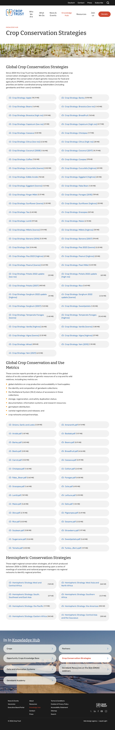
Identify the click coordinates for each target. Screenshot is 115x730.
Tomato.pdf (17, 548)
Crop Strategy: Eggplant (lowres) (27, 186)
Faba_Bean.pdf (19, 477)
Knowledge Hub (26, 640)
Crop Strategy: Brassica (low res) (80, 106)
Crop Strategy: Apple (21, 98)
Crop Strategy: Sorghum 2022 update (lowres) (76, 295)
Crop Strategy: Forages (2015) (78, 195)
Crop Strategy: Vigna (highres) (79, 335)
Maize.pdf (16, 504)
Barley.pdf (17, 442)
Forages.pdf (70, 477)
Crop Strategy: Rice (74, 286)
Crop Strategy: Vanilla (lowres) (78, 327)
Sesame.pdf (70, 522)
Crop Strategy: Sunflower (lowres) (27, 203)
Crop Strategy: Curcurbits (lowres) (28, 168)
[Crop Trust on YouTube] (102, 711)
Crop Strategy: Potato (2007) (25, 286)
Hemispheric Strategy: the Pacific (27, 606)
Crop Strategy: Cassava (23, 133)
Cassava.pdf (70, 460)
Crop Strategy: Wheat (22, 344)
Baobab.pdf (70, 433)
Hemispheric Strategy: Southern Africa (78, 595)
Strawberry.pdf (72, 530)
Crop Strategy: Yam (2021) (24, 353)
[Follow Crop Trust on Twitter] (91, 711)
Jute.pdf (69, 486)
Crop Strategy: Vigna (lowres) (25, 335)
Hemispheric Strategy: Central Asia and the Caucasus (79, 616)
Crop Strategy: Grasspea (76, 212)
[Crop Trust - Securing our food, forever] (101, 705)
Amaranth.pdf (71, 425)
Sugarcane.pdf (19, 539)
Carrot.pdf (17, 460)
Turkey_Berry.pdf (73, 548)
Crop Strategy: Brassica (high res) (27, 115)
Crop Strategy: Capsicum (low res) (28, 124)
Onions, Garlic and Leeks (23, 425)
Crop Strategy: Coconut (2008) (26, 150)
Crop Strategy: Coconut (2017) (79, 150)
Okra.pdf (16, 513)
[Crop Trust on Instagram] (106, 711)
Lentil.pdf (16, 495)
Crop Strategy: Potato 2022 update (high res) (79, 275)
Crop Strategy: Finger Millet (24, 195)
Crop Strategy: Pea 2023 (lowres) (80, 247)
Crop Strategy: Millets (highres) (79, 230)
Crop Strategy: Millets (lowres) (26, 230)
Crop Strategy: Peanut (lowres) (26, 265)
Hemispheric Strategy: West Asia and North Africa (80, 584)
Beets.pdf (16, 451)
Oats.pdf (69, 504)
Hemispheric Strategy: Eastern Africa (29, 616)
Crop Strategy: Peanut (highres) (79, 256)
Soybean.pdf (18, 530)
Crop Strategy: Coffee (22, 159)
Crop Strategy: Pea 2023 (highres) (27, 256)
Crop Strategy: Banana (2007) (78, 239)
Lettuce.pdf (70, 495)
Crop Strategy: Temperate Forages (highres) (78, 316)
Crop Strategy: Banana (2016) (25, 239)
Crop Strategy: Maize (74, 221)
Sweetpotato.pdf (72, 539)
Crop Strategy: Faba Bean (76, 186)
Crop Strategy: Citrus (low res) (26, 142)
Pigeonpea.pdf (71, 513)
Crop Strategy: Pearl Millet (77, 265)
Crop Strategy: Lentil (21, 221)
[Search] (108, 2)
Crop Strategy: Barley (75, 98)
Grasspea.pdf (18, 486)
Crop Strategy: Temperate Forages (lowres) (26, 316)
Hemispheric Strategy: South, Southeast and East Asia (24, 595)
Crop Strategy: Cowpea (75, 159)
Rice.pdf (16, 522)
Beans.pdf (69, 442)
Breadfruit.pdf (71, 451)
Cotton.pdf (70, 469)
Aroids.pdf (17, 433)
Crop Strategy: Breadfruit (76, 115)
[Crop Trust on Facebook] (98, 711)
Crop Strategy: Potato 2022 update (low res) (26, 275)
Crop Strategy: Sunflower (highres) (81, 203)
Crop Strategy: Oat (20, 247)
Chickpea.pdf (18, 469)
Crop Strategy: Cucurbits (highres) (80, 168)
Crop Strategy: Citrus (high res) (79, 142)
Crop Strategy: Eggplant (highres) (80, 177)
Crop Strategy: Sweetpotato (78, 306)
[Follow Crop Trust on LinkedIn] (95, 711)
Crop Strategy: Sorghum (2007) (26, 306)
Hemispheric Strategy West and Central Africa (25, 584)
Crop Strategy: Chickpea (76, 133)
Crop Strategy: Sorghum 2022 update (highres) (28, 295)
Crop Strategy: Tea (20, 212)
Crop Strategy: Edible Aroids (25, 177)
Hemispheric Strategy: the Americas (81, 606)
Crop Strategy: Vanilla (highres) (26, 327)
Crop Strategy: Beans (22, 106)
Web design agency (91, 721)
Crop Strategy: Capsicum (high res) (81, 124)
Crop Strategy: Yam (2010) (77, 344)
